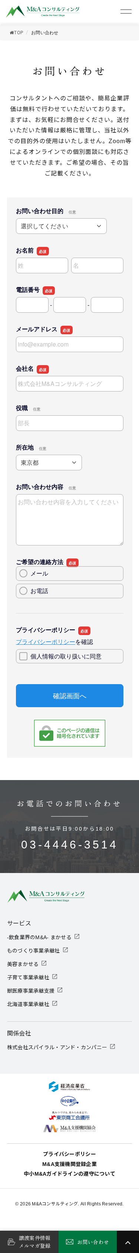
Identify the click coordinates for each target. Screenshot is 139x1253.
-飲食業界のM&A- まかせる (39, 937)
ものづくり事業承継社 (33, 951)
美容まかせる (23, 964)
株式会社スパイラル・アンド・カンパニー (57, 1047)
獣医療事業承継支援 (31, 991)
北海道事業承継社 (28, 1004)
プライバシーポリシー (69, 1154)
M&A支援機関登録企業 (69, 1164)
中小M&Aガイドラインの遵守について (69, 1174)
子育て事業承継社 (28, 977)
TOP (19, 32)
